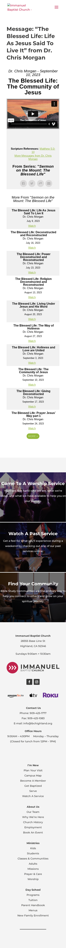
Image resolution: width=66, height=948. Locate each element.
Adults (33, 863)
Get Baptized (33, 785)
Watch (32, 225)
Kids (33, 848)
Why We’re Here (33, 817)
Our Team (33, 812)
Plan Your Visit (33, 770)
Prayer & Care (33, 874)
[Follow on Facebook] (29, 682)
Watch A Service (33, 796)
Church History (33, 822)
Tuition (33, 900)
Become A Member (33, 780)
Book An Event (33, 832)
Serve (33, 791)
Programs (33, 895)
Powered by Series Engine (33, 446)
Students (33, 853)
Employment (33, 827)
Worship (33, 879)
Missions (33, 868)
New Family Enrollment (33, 915)
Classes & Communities (33, 858)
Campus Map (33, 775)
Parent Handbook (33, 905)
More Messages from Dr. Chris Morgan (33, 157)
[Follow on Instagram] (37, 682)
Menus (33, 910)
